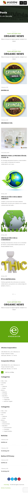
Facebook (8, 479)
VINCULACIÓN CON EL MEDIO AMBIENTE (11, 198)
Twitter (12, 479)
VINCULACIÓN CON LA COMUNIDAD (9, 239)
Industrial (4, 392)
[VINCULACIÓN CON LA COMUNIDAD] (14, 221)
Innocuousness (6, 423)
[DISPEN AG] (14, 73)
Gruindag (6, 484)
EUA (2, 384)
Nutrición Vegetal (8, 401)
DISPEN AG (5, 90)
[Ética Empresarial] (14, 262)
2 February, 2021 (4, 87)
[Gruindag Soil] (14, 106)
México (3, 390)
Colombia (3, 382)
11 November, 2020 (5, 152)
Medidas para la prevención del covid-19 (13, 156)
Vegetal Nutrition (8, 431)
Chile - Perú (4, 381)
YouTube (19, 479)
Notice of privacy (5, 488)
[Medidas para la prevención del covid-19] (14, 138)
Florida (4, 388)
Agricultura (4, 395)
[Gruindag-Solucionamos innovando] (10, 3)
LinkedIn (15, 479)
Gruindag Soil (7, 123)
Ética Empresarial (8, 279)
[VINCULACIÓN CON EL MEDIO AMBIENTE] (14, 180)
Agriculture (4, 425)
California (4, 386)
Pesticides (6, 429)
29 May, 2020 (4, 193)
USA (2, 414)
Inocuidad (4, 393)
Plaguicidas (7, 399)
